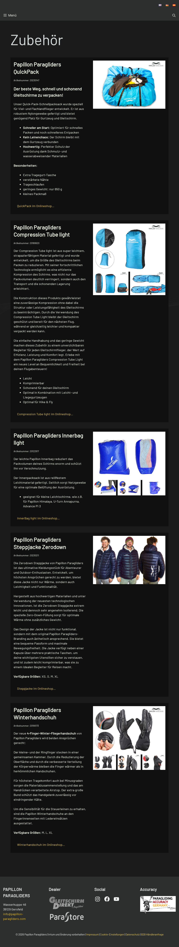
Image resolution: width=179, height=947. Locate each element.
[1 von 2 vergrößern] (124, 276)
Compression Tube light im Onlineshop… (45, 414)
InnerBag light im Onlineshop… (38, 518)
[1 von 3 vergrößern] (111, 484)
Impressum (92, 934)
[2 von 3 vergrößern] (136, 484)
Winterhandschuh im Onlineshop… (41, 845)
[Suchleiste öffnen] (174, 15)
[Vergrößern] (161, 65)
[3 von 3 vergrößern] (161, 484)
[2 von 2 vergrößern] (161, 276)
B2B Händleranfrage (152, 934)
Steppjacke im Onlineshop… (36, 688)
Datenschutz (133, 934)
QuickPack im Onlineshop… (35, 206)
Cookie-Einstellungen (112, 934)
